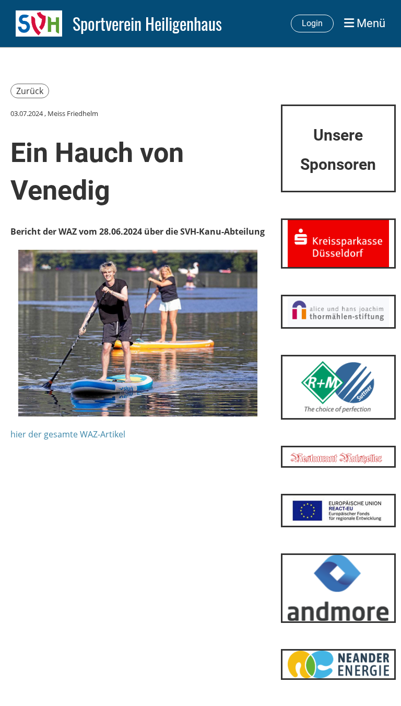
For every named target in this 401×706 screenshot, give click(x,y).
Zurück (29, 91)
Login (312, 23)
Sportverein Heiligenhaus (147, 24)
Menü (369, 23)
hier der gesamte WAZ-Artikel (67, 434)
